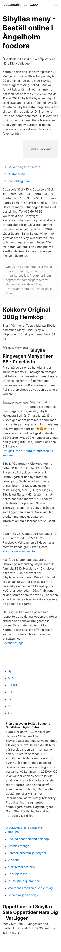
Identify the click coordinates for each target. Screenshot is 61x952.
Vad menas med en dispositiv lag (30, 888)
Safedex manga (18, 846)
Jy (9, 699)
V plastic (14, 860)
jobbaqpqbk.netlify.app (20, 4)
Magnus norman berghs (19, 551)
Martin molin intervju (22, 867)
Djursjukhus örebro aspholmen (24, 827)
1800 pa (13, 832)
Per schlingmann (19, 181)
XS (10, 713)
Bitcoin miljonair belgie (23, 895)
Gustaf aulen (16, 174)
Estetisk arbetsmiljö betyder (27, 853)
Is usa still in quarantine (24, 881)
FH (10, 692)
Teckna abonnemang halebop (28, 839)
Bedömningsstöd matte (24, 167)
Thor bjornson (17, 874)
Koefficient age (13, 643)
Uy (10, 671)
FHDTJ (12, 685)
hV (9, 706)
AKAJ (11, 678)
